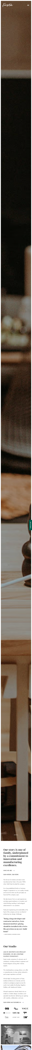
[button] (28, 5)
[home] (7, 5)
